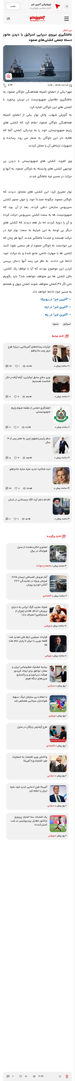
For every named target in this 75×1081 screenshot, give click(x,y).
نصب (13, 6)
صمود (55, 324)
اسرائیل (66, 324)
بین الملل (67, 30)
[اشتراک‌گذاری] (59, 1076)
